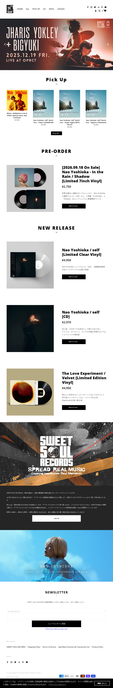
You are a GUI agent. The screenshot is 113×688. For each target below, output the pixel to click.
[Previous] (5, 44)
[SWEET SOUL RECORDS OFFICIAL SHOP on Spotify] (102, 7)
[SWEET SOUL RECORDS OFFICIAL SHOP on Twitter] (95, 7)
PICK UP (36, 9)
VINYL (51, 9)
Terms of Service (49, 647)
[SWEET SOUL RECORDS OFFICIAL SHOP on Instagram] (91, 7)
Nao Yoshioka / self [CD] (80, 314)
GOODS (61, 9)
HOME (20, 9)
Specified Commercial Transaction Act (74, 647)
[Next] (108, 44)
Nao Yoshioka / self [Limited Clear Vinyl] (81, 252)
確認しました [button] (102, 683)
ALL (27, 9)
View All (56, 133)
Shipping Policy (34, 647)
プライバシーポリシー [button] (57, 684)
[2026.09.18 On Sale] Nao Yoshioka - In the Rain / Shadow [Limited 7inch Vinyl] (82, 174)
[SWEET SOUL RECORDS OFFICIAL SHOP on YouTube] (105, 7)
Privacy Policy (97, 647)
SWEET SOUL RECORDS (16, 647)
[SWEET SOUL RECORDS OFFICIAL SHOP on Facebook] (88, 7)
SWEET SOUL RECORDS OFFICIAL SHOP (26, 673)
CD (44, 9)
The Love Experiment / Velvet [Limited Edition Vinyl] (84, 378)
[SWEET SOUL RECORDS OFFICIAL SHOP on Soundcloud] (98, 7)
